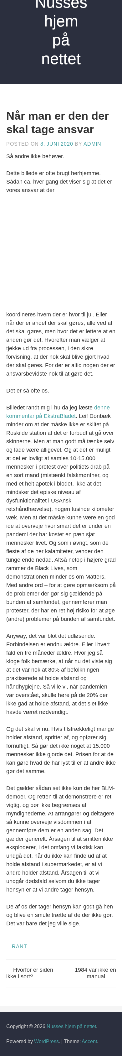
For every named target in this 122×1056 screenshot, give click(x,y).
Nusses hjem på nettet (71, 1026)
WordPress (46, 1041)
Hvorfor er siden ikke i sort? (29, 973)
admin (92, 144)
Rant (19, 946)
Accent (89, 1041)
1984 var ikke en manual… (95, 973)
